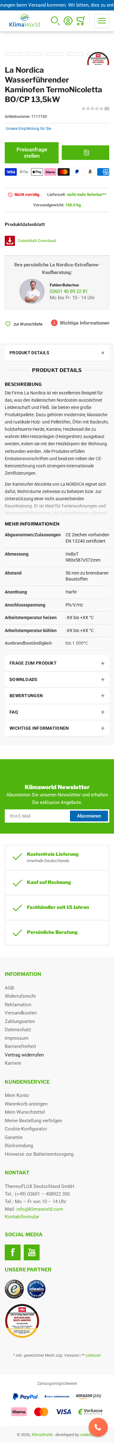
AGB (9, 988)
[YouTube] (32, 1252)
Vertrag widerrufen (24, 1055)
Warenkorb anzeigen (26, 1104)
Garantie (13, 1137)
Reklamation (18, 1005)
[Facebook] (13, 1252)
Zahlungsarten (20, 1021)
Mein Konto (17, 1095)
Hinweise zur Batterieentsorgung (39, 1154)
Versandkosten (21, 1013)
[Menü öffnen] (101, 21)
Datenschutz (18, 1029)
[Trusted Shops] (14, 1289)
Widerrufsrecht (20, 996)
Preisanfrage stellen (31, 152)
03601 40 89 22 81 (69, 291)
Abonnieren (89, 816)
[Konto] (68, 21)
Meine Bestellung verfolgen (33, 1120)
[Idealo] (36, 1289)
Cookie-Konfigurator (26, 1129)
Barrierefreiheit (20, 1046)
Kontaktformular (22, 1217)
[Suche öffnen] (55, 21)
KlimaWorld (42, 1434)
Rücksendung (19, 1145)
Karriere (13, 1063)
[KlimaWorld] (57, 1318)
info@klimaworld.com (39, 1209)
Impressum (16, 1038)
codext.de (88, 1434)
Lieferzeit (93, 1355)
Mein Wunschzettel (25, 1112)
